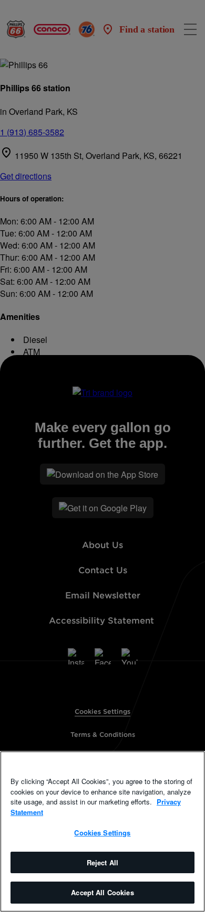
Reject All (102, 862)
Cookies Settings (102, 833)
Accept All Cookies (102, 892)
